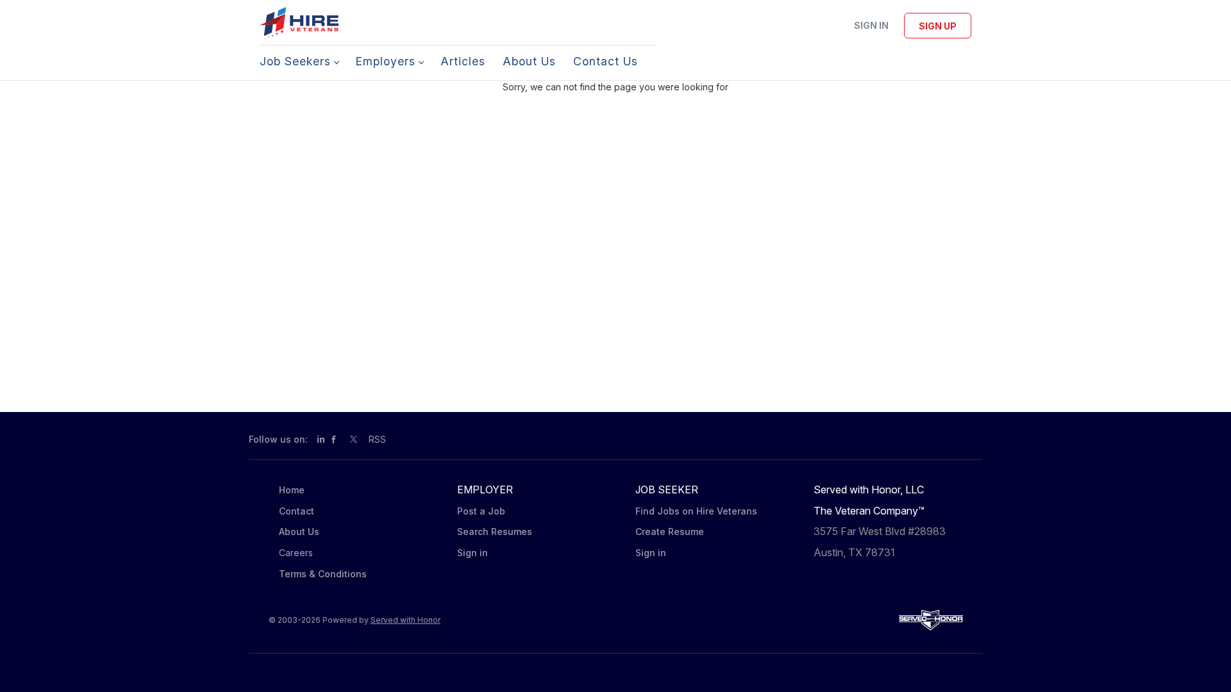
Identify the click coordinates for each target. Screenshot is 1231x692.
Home (292, 489)
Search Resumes (494, 531)
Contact (296, 511)
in (321, 439)
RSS (377, 439)
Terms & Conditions (323, 573)
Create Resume (669, 531)
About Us (299, 531)
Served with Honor (405, 620)
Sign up (938, 26)
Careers (296, 552)
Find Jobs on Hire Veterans (696, 511)
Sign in (871, 25)
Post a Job (481, 511)
